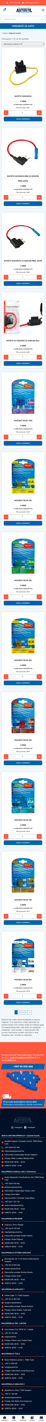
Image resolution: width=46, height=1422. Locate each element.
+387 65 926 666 (23, 1066)
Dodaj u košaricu (23, 119)
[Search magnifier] (41, 19)
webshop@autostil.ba (22, 1057)
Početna (5, 33)
